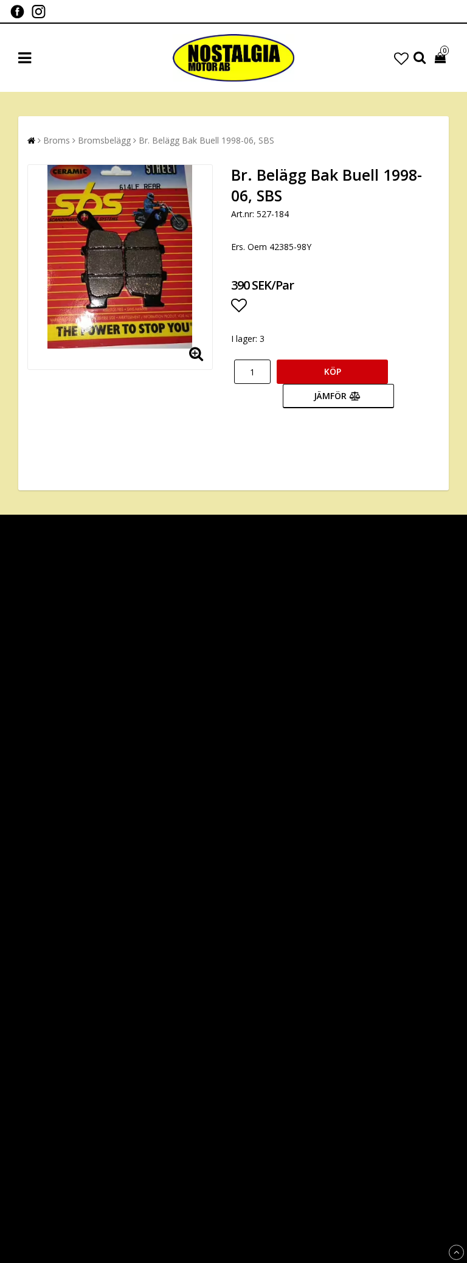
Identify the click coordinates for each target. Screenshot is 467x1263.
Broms (56, 140)
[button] (401, 58)
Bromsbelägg (104, 140)
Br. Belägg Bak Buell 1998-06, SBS (206, 140)
